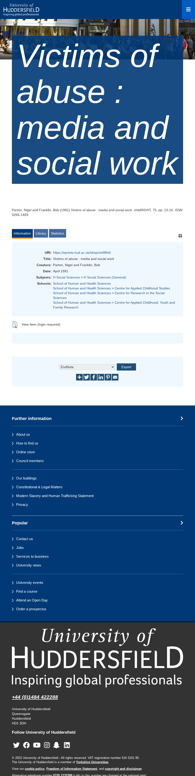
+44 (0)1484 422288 (35, 697)
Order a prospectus (31, 609)
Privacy (22, 505)
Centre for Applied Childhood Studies (142, 288)
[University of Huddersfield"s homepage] (97, 658)
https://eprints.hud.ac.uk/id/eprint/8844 (82, 252)
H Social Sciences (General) (105, 277)
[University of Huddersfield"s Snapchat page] (57, 745)
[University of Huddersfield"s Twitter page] (16, 745)
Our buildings (26, 478)
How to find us (27, 443)
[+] (180, 235)
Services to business (32, 556)
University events (29, 583)
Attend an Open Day (32, 600)
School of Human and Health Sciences (82, 283)
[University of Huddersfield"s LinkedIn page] (67, 745)
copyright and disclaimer (123, 769)
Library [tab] (41, 233)
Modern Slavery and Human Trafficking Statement (55, 496)
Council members (30, 461)
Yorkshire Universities (92, 762)
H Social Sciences (66, 277)
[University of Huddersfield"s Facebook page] (26, 745)
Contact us (24, 539)
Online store (25, 452)
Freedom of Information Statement (71, 769)
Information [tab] (22, 233)
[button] (14, 324)
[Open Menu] (188, 9)
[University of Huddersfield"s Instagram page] (47, 745)
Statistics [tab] (57, 233)
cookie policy (34, 769)
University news (28, 565)
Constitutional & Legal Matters (39, 487)
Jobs (20, 548)
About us (23, 434)
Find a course (26, 591)
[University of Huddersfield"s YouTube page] (37, 745)
